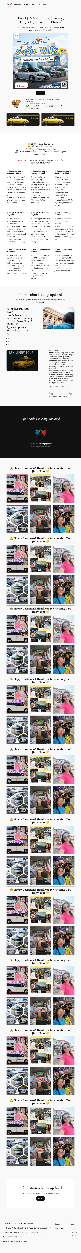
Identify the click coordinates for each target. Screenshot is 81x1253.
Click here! (35, 108)
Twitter (73, 1235)
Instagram (75, 1232)
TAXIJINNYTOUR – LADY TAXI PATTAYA (30, 5)
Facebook (74, 1229)
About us (40, 93)
